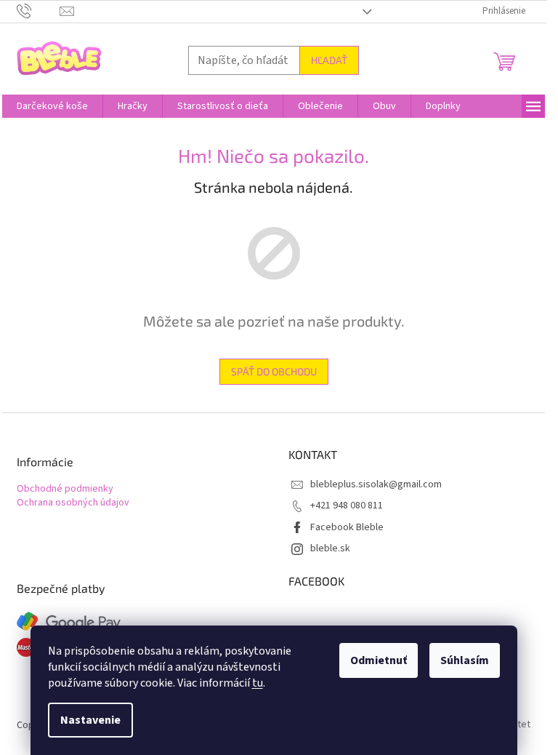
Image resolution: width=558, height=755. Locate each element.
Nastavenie (90, 720)
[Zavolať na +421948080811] (38, 10)
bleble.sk (330, 548)
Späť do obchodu (274, 371)
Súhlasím (464, 660)
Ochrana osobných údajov (73, 503)
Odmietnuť (378, 660)
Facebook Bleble (347, 527)
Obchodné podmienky (65, 489)
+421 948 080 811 (346, 505)
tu (257, 683)
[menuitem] (52, 106)
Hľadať (329, 60)
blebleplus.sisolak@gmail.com (376, 484)
